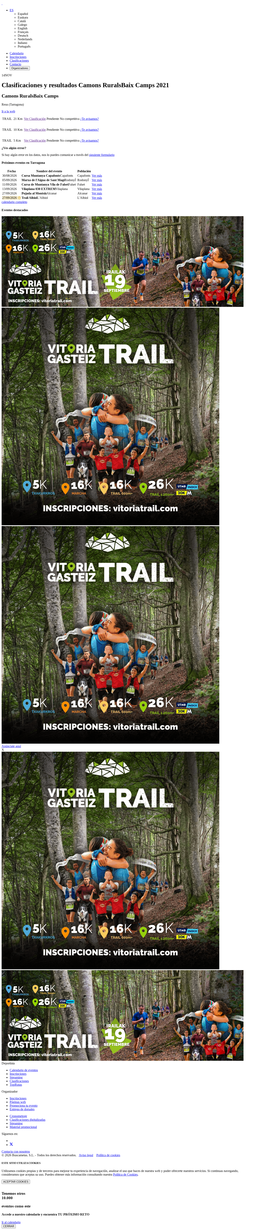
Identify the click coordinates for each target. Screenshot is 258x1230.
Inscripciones (18, 57)
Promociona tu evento (23, 1105)
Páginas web (18, 1102)
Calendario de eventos (24, 1070)
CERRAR (8, 1226)
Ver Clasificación (35, 118)
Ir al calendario (11, 1222)
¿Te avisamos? (89, 118)
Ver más (97, 175)
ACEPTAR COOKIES (15, 1181)
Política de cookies (108, 1155)
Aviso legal (86, 1155)
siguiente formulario (101, 155)
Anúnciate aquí (11, 746)
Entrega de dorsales (22, 1109)
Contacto (15, 64)
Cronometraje (18, 1116)
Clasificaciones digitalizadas (27, 1119)
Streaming (16, 1077)
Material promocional (23, 1127)
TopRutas (16, 1084)
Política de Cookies (125, 1174)
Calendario (17, 53)
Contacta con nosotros (16, 1151)
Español (23, 14)
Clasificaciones (19, 60)
